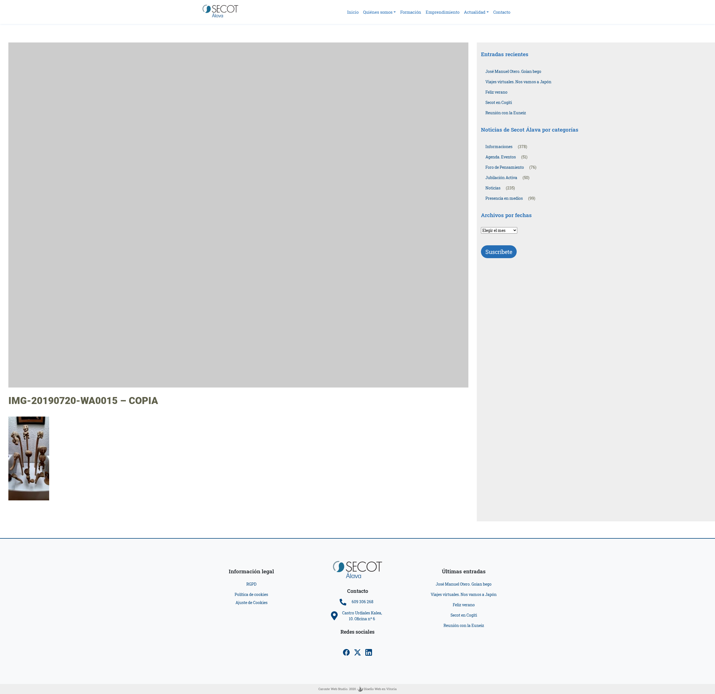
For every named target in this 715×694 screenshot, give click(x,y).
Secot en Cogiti (498, 102)
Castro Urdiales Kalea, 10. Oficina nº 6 (362, 615)
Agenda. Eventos (500, 157)
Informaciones (499, 146)
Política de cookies (251, 594)
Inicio (353, 12)
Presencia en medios (504, 198)
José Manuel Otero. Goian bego (513, 71)
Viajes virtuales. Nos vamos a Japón (518, 81)
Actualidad (474, 12)
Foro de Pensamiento (504, 167)
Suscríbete (498, 251)
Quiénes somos (377, 12)
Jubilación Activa (501, 177)
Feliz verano (496, 92)
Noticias (492, 188)
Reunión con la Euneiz (505, 112)
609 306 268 (362, 601)
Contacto (501, 12)
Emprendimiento (442, 12)
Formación (410, 12)
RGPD (251, 584)
